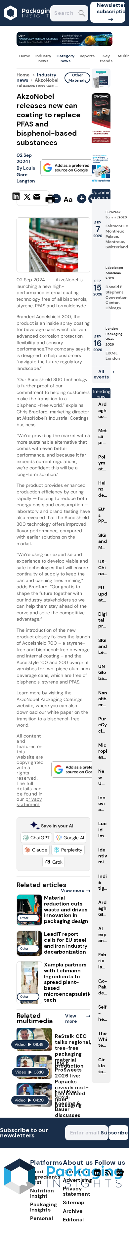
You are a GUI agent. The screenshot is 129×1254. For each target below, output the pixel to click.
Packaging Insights (43, 1207)
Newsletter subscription (111, 8)
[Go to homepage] (63, 1192)
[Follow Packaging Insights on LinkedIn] (97, 1175)
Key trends (106, 58)
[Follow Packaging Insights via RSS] (109, 1175)
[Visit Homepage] (29, 24)
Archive (73, 1211)
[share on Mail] (37, 198)
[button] (36, 837)
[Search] (82, 14)
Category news (65, 58)
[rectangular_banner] (101, 181)
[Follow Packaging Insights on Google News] (121, 1175)
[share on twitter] (27, 199)
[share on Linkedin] (16, 198)
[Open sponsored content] (64, 44)
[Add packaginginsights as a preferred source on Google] (66, 167)
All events (101, 374)
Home (24, 56)
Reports (87, 56)
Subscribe (118, 1132)
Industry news (43, 58)
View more (72, 890)
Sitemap (73, 1202)
